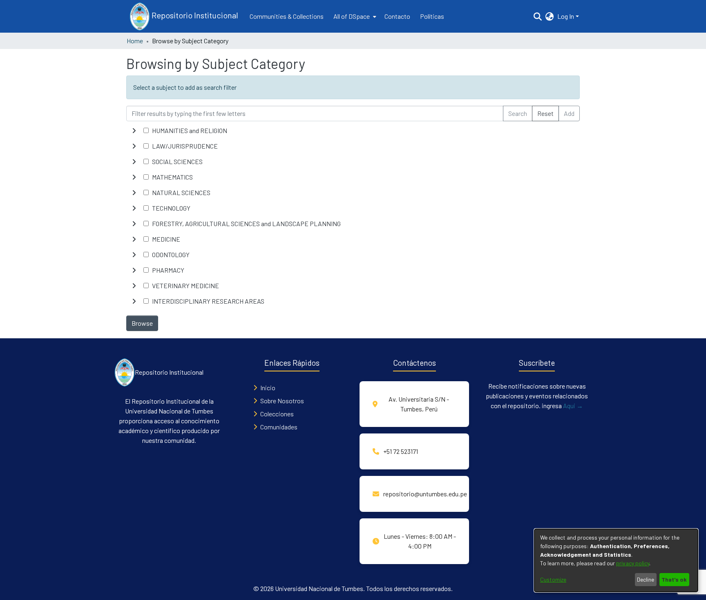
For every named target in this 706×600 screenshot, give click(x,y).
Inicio (267, 387)
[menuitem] (354, 16)
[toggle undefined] (134, 130)
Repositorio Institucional (194, 15)
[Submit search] (538, 16)
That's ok (674, 579)
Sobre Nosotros (282, 400)
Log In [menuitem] (565, 16)
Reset (545, 113)
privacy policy (632, 563)
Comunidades (278, 427)
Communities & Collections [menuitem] (287, 16)
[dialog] (616, 560)
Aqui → (573, 405)
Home (135, 40)
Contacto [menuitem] (397, 16)
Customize (553, 579)
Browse (142, 323)
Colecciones (277, 414)
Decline (645, 579)
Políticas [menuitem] (432, 16)
